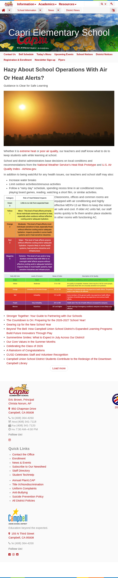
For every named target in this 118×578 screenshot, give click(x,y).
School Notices (85, 54)
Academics (46, 4)
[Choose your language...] (113, 10)
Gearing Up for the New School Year (28, 324)
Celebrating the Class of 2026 (24, 346)
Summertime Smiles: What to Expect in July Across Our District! (45, 337)
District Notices (104, 54)
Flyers (61, 60)
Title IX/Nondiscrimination (27, 484)
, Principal (21, 399)
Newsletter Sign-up (45, 60)
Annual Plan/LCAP (23, 480)
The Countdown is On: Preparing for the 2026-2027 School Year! (46, 320)
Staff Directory (21, 470)
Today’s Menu (44, 54)
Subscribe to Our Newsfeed (29, 466)
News (51, 10)
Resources (66, 4)
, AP (19, 403)
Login (111, 3)
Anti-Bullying (20, 492)
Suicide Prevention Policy (27, 496)
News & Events (21, 462)
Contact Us (10, 54)
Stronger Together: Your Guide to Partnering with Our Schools (44, 315)
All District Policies (23, 500)
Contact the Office (23, 454)
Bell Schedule (26, 54)
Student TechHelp (23, 474)
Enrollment (19, 458)
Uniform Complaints (24, 488)
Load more (59, 368)
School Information (26, 10)
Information (25, 4)
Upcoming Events (63, 54)
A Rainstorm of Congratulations (25, 350)
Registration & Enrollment (18, 60)
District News (73, 10)
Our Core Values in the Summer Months (30, 341)
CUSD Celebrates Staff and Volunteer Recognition (37, 354)
